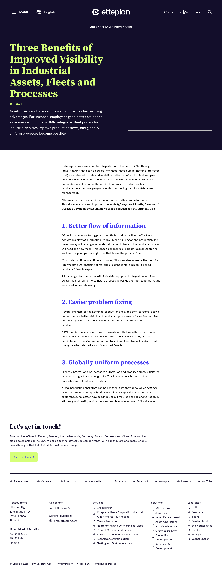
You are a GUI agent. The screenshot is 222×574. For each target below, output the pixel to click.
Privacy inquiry (65, 563)
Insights (118, 26)
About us (107, 26)
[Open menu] (14, 12)
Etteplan (94, 26)
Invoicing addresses (105, 563)
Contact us (22, 457)
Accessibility (83, 563)
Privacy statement (42, 563)
